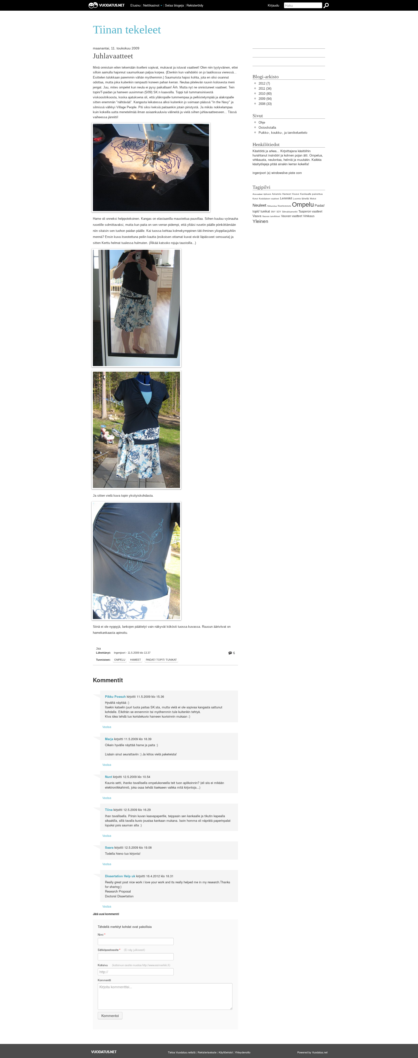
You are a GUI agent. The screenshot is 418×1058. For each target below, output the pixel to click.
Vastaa (106, 727)
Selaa (174, 5)
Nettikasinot (151, 5)
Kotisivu (134, 965)
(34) (265, 88)
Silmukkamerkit (290, 212)
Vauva (257, 216)
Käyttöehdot (226, 1052)
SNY (273, 212)
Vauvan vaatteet (291, 216)
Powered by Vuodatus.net (312, 1052)
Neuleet (259, 205)
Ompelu (119, 659)
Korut (255, 198)
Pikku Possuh (115, 696)
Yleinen (260, 221)
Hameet (135, 659)
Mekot (313, 198)
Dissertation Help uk (120, 876)
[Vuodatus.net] (104, 1051)
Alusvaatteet (257, 194)
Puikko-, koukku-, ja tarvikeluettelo (283, 132)
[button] (161, 5)
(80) (265, 93)
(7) (264, 83)
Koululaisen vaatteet (269, 198)
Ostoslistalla (267, 127)
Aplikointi (267, 194)
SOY (278, 212)
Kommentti (104, 980)
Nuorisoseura (284, 206)
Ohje (262, 122)
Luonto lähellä (301, 198)
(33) (265, 104)
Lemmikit (286, 198)
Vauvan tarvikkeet (271, 216)
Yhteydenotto (242, 1052)
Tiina (108, 809)
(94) (265, 99)
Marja (109, 739)
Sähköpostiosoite (121, 950)
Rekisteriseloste (207, 1052)
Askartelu (276, 194)
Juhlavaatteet (113, 56)
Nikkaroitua (272, 206)
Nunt (108, 777)
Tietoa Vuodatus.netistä (181, 1052)
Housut (295, 194)
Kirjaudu (273, 5)
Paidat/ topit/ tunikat (161, 659)
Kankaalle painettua (311, 194)
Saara (109, 847)
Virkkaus (308, 216)
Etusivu (135, 5)
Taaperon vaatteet (310, 211)
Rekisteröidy (195, 5)
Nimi (101, 935)
